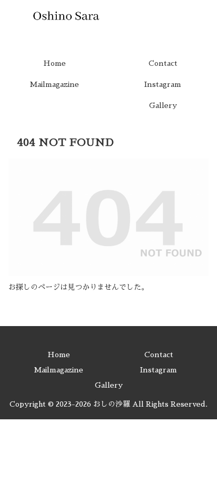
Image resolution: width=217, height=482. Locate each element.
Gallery (109, 385)
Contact (158, 354)
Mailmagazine (58, 369)
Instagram (158, 369)
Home (58, 354)
